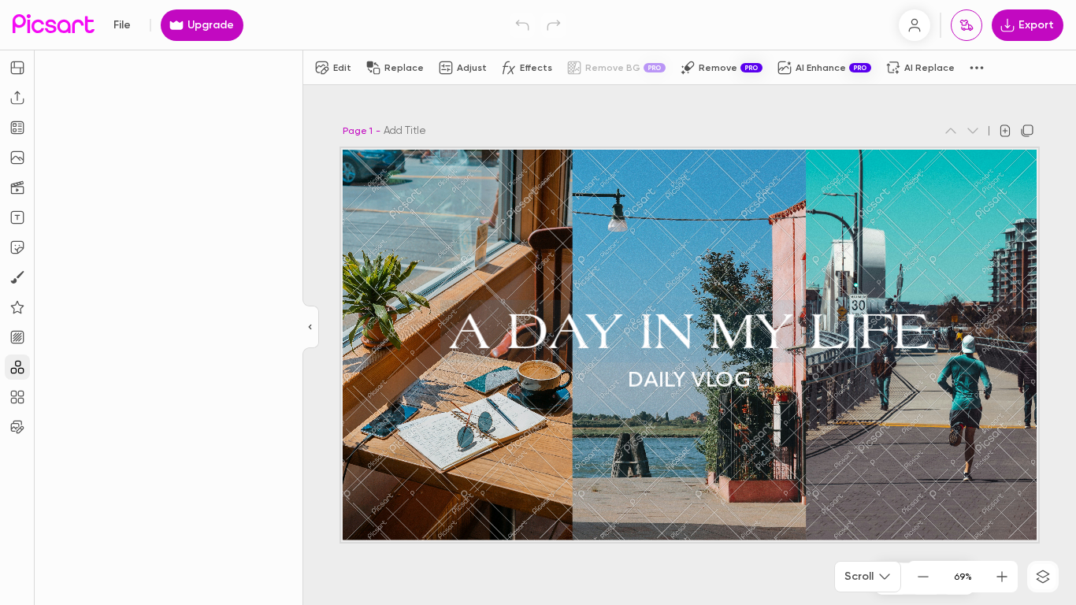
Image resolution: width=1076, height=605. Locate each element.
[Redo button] (553, 25)
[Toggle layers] (1043, 576)
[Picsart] (54, 24)
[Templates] (17, 127)
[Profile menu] (914, 25)
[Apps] (17, 367)
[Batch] (17, 427)
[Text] (17, 217)
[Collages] (17, 397)
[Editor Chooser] (310, 328)
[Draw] (17, 277)
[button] (538, 302)
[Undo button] (522, 25)
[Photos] (17, 157)
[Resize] (17, 67)
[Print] (966, 25)
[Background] (17, 337)
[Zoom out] (923, 576)
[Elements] (17, 307)
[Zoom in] (1002, 576)
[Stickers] (17, 247)
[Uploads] (17, 97)
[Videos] (17, 187)
